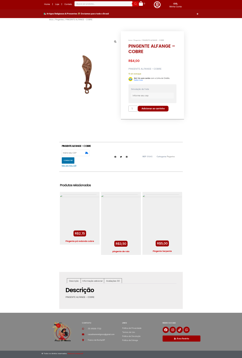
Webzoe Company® (75, 353)
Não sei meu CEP (69, 165)
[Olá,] (157, 4)
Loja (57, 4)
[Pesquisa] (135, 3)
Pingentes (59, 19)
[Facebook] (166, 330)
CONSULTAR (68, 160)
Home (47, 4)
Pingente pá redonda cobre (80, 241)
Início (51, 19)
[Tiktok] (179, 330)
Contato (68, 4)
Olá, (175, 3)
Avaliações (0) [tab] (113, 281)
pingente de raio (120, 251)
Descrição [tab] (74, 281)
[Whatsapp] (186, 330)
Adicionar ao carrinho (153, 108)
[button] (121, 14)
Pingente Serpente (162, 251)
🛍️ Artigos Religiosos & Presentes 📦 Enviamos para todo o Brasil (76, 13)
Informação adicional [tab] (92, 281)
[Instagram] (173, 330)
